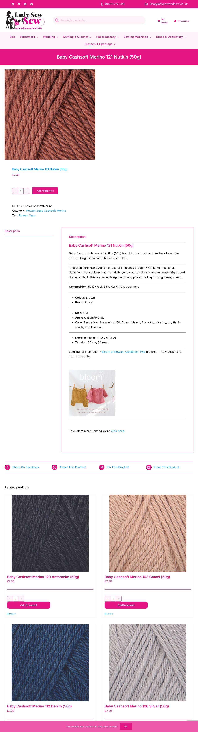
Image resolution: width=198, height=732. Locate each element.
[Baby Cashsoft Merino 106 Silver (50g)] (147, 662)
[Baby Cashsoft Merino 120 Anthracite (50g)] (50, 533)
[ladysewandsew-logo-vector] (25, 12)
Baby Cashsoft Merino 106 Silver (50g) (137, 706)
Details (12, 614)
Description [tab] (12, 231)
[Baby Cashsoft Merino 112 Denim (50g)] (50, 662)
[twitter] (19, 4)
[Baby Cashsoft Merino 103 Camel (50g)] (147, 533)
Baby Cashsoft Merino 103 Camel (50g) (137, 577)
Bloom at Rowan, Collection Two (123, 351)
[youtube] (31, 4)
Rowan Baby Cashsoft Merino (46, 210)
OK (125, 726)
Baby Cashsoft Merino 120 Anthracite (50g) (43, 577)
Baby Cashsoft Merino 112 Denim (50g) (39, 706)
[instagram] (25, 4)
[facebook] (12, 4)
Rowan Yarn (27, 215)
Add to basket (45, 190)
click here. (118, 431)
